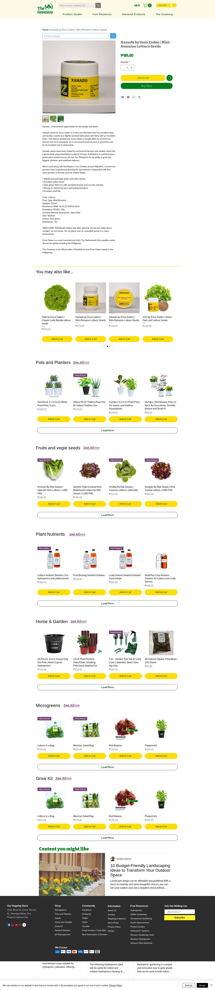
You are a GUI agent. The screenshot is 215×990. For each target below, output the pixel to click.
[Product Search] (113, 35)
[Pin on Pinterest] (128, 97)
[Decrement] (123, 67)
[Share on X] (139, 97)
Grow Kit (59, 926)
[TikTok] (20, 925)
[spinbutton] (127, 67)
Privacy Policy (114, 927)
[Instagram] (13, 925)
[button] (148, 5)
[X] (24, 925)
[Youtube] (16, 925)
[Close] (211, 985)
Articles (111, 931)
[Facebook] (9, 925)
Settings (188, 985)
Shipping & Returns (117, 918)
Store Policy (113, 923)
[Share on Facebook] (122, 97)
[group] (107, 312)
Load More (107, 430)
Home (45, 30)
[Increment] (132, 67)
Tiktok (84, 922)
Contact (111, 914)
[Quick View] (57, 297)
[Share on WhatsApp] (133, 97)
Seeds (58, 918)
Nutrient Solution (62, 930)
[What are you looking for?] (98, 5)
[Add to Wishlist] (169, 78)
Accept (202, 985)
